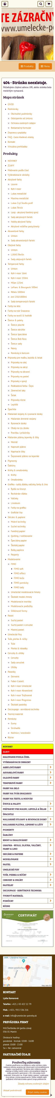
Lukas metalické (18, 193)
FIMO (13, 563)
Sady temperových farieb (23, 301)
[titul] (27, 59)
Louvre (14, 184)
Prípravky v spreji (19, 381)
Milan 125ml (17, 282)
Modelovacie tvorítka (21, 601)
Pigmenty (12, 460)
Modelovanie (14, 559)
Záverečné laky (18, 390)
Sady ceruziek (17, 662)
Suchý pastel (17, 620)
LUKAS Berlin (17, 254)
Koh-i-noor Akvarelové (21, 690)
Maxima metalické (20, 198)
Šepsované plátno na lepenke (25, 456)
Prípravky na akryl (19, 367)
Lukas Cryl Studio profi (22, 203)
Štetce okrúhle (18, 329)
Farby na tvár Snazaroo (19, 310)
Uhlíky (14, 667)
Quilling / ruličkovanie (21, 535)
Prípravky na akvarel (20, 371)
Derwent (15, 676)
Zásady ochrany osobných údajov (33, 1083)
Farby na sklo (14, 306)
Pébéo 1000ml (18, 292)
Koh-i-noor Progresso (21, 699)
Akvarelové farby (16, 231)
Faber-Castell (17, 681)
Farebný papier (18, 531)
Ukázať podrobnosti (12, 1090)
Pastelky (12, 671)
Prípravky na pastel (20, 376)
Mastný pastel (17, 629)
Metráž (14, 442)
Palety (14, 348)
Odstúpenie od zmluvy (22, 118)
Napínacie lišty (18, 451)
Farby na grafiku (18, 507)
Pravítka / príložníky (20, 432)
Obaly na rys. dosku (20, 427)
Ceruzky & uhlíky (16, 653)
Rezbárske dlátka (19, 493)
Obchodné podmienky (21, 113)
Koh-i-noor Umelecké (21, 685)
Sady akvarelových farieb (23, 240)
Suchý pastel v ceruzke (22, 624)
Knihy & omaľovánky (18, 470)
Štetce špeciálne (19, 334)
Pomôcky (12, 718)
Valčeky (14, 498)
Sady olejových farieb (21, 259)
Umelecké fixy (15, 634)
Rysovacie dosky (18, 423)
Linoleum (15, 503)
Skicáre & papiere (16, 517)
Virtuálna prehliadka (17, 146)
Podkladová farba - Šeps (22, 385)
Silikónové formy (19, 610)
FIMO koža (19, 578)
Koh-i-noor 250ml (19, 277)
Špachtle (12, 409)
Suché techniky (18, 526)
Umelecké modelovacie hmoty (25, 592)
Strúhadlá (15, 728)
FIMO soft (18, 568)
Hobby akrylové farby (21, 221)
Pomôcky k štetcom (20, 353)
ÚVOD (11, 104)
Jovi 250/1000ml (19, 296)
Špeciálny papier (19, 540)
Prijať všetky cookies (37, 1092)
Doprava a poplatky (17, 132)
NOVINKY (12, 160)
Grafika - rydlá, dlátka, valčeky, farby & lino (28, 484)
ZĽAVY (11, 165)
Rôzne (11, 737)
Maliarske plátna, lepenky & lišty (23, 437)
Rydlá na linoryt (18, 488)
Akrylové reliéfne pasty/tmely (25, 226)
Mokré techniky (18, 521)
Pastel (10, 615)
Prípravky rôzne (18, 399)
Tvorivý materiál (15, 714)
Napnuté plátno (18, 446)
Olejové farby (14, 245)
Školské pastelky (19, 704)
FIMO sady (19, 587)
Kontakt (11, 141)
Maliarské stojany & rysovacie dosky (25, 413)
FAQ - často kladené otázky (21, 137)
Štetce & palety (15, 320)
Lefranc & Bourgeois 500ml (24, 287)
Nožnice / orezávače (21, 732)
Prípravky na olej (19, 362)
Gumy (13, 723)
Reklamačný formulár (21, 127)
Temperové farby (16, 263)
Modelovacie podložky (22, 606)
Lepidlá (14, 404)
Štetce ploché (17, 324)
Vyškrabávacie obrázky (18, 174)
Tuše (13, 643)
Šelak (13, 395)
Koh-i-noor (16, 188)
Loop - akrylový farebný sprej (24, 212)
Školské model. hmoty (21, 596)
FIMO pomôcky (21, 582)
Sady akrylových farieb (21, 217)
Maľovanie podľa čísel (18, 170)
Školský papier (18, 545)
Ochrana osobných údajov (23, 123)
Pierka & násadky (19, 648)
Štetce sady (16, 343)
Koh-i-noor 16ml (19, 273)
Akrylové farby (15, 179)
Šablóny (11, 465)
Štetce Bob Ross (18, 338)
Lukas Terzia (17, 207)
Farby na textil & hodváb (20, 315)
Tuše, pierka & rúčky (17, 638)
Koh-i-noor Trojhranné (21, 695)
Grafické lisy (16, 512)
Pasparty (15, 554)
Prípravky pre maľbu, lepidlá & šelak (25, 357)
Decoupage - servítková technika (23, 709)
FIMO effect (20, 573)
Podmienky (13, 109)
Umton (14, 235)
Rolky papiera (17, 549)
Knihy (13, 474)
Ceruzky (14, 657)
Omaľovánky (17, 479)
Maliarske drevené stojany (23, 418)
